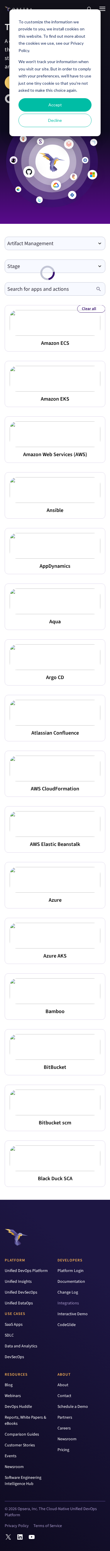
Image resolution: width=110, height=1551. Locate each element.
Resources (16, 1374)
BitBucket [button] (55, 1067)
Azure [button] (55, 900)
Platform (15, 1260)
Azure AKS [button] (55, 956)
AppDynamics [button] (55, 566)
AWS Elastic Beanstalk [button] (55, 844)
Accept (55, 104)
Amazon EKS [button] (55, 399)
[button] (89, 8)
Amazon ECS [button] (55, 343)
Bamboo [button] (55, 1011)
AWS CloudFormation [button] (55, 788)
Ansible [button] (55, 510)
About (64, 1374)
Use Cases (15, 1313)
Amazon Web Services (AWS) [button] (55, 454)
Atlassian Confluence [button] (55, 733)
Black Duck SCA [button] (55, 1178)
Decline (55, 120)
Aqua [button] (55, 621)
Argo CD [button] (55, 677)
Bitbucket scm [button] (55, 1122)
